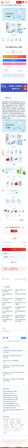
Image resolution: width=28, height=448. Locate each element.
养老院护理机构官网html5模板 (9, 401)
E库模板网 (5, 269)
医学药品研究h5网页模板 (16, 355)
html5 (4, 428)
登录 (4, 328)
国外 (22, 426)
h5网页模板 (12, 426)
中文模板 (5, 430)
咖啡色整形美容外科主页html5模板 (10, 397)
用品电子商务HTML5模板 (20, 294)
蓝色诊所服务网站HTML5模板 (9, 407)
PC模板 (21, 428)
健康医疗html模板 (17, 5)
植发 (8, 430)
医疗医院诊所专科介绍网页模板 (17, 379)
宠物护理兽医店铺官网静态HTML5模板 (11, 405)
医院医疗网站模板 (6, 419)
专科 (11, 430)
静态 (19, 426)
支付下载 (15, 56)
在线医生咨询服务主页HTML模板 (10, 395)
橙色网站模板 (12, 419)
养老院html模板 (5, 279)
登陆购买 (14, 230)
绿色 (19, 430)
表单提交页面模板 (6, 426)
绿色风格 (5, 432)
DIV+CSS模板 (18, 419)
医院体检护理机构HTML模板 (20, 280)
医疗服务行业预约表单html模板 (17, 365)
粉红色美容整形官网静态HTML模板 (10, 403)
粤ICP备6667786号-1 (16, 440)
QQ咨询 (15, 60)
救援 (13, 428)
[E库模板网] (5, 2)
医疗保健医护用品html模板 (13, 269)
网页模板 (10, 5)
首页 (6, 5)
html (16, 426)
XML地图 (24, 440)
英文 (10, 428)
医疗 (7, 428)
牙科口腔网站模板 (14, 360)
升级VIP (15, 63)
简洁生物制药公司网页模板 (16, 350)
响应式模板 (17, 428)
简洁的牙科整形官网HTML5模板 (10, 391)
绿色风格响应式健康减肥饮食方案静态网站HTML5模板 (13, 410)
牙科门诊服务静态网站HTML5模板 (10, 399)
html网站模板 (15, 430)
